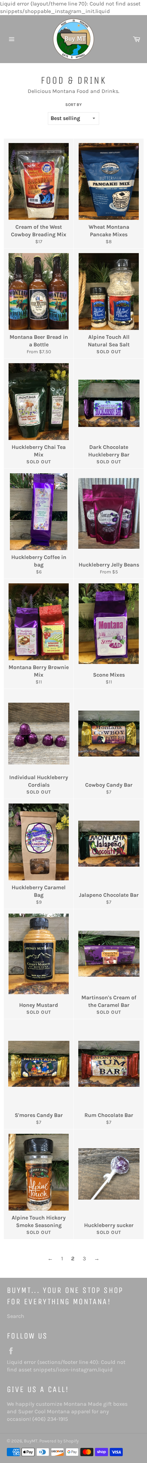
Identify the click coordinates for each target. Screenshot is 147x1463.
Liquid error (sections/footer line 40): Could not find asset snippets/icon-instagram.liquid (70, 1366)
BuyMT (31, 1440)
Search (15, 1316)
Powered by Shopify (59, 1440)
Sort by (73, 104)
